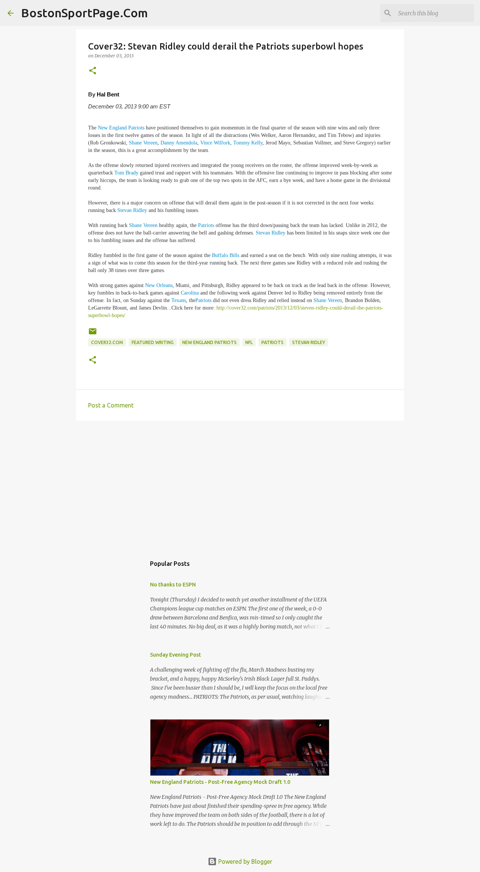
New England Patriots (121, 128)
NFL (249, 342)
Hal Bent (108, 94)
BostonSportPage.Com (84, 13)
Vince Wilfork (215, 143)
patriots (272, 342)
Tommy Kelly (247, 143)
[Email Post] (92, 334)
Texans (178, 300)
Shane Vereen (143, 143)
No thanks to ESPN (173, 585)
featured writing (153, 342)
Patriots (206, 225)
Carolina (190, 293)
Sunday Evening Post (175, 655)
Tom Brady (126, 173)
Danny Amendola (178, 143)
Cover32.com (107, 342)
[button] (92, 71)
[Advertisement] (240, 484)
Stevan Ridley (132, 210)
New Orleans (158, 285)
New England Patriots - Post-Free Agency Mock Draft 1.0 (220, 782)
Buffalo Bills (225, 255)
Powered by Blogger (244, 861)
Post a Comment (111, 405)
